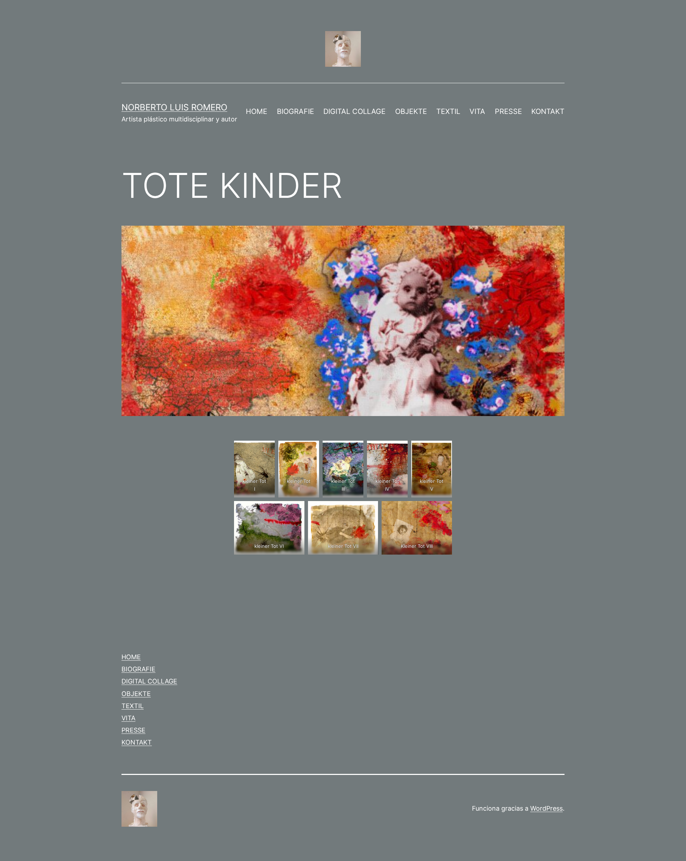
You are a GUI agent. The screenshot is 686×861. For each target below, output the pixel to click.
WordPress (546, 808)
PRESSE (508, 111)
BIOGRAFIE (295, 111)
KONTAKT (548, 111)
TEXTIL (448, 111)
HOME (256, 111)
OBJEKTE (411, 111)
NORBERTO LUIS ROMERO (174, 107)
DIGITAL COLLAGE (354, 111)
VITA (477, 111)
